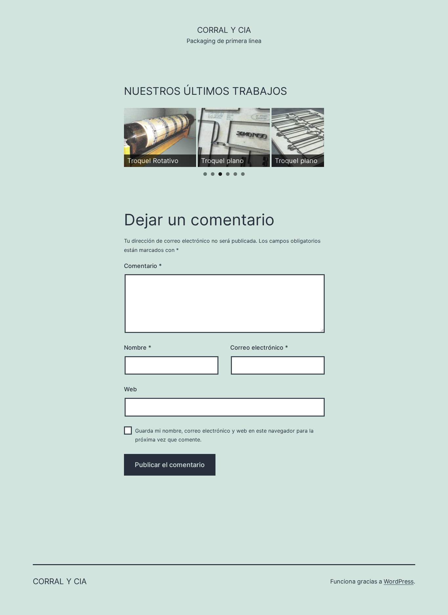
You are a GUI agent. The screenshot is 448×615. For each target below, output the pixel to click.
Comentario (143, 265)
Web (130, 389)
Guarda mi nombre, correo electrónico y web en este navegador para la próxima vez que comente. (224, 435)
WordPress (399, 581)
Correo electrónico (259, 347)
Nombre (137, 347)
